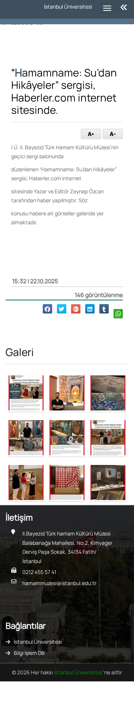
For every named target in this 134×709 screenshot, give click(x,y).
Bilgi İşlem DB (29, 652)
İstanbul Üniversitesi (38, 641)
